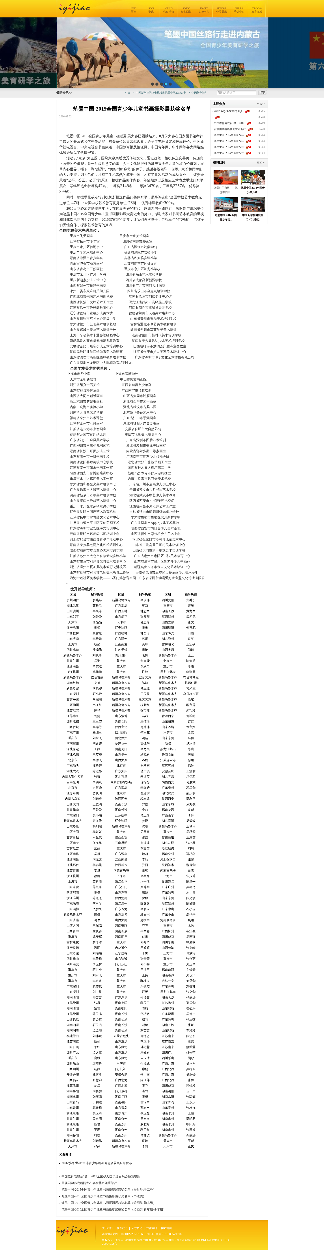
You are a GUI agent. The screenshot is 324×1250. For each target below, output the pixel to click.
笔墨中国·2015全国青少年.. (229, 135)
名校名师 (204, 10)
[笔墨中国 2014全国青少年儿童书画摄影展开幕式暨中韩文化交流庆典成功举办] (226, 211)
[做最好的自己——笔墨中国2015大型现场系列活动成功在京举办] (226, 183)
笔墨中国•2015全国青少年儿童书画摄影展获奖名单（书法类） (103, 1196)
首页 (133, 10)
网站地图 (166, 1228)
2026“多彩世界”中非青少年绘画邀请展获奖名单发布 (96, 1163)
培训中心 (239, 10)
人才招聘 (137, 1228)
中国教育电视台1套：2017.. (230, 123)
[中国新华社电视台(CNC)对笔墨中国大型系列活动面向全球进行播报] (253, 211)
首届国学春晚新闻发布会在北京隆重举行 (89, 1183)
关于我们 (107, 1228)
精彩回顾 (186, 10)
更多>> (261, 103)
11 (115, 92)
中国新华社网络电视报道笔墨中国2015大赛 (147, 92)
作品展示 (221, 10)
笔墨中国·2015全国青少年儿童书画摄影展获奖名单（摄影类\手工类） (108, 1189)
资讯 (151, 10)
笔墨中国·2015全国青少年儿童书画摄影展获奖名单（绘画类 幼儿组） (108, 1203)
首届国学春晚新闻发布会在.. (230, 129)
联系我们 (122, 1228)
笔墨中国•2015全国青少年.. (229, 141)
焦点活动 (168, 10)
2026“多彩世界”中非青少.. (229, 111)
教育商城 (256, 10)
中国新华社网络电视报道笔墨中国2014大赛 (203, 92)
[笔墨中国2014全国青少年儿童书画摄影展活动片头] (253, 183)
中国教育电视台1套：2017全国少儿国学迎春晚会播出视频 (100, 1176)
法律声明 (151, 1228)
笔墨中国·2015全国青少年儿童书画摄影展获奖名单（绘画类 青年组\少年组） (113, 1209)
